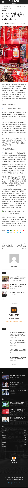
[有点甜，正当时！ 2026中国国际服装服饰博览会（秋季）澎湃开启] (5, 351)
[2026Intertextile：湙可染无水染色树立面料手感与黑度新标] (5, 359)
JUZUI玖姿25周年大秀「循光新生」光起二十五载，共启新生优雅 (18, 411)
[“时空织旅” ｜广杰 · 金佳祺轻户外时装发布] (5, 392)
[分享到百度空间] (20, 230)
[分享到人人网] (8, 230)
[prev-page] (3, 299)
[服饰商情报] (3, 23)
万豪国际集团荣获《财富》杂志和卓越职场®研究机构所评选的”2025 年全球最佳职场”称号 (18, 278)
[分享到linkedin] (20, 232)
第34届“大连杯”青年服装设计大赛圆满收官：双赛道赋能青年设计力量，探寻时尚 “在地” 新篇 (18, 334)
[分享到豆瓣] (11, 230)
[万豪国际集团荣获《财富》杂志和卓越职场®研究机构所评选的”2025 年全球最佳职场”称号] (5, 279)
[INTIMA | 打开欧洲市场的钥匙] (5, 294)
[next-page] (5, 299)
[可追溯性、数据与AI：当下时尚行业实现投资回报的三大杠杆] (5, 419)
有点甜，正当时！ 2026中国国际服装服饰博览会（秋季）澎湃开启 (18, 350)
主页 (2, 6)
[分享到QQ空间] (14, 230)
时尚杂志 (6, 6)
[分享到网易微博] (11, 232)
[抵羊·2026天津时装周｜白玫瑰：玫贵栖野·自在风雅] (5, 377)
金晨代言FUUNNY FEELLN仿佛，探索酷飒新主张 (21, 246)
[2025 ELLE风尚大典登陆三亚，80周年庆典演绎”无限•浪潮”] (5, 286)
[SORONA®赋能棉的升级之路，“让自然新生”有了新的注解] (5, 404)
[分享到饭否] (17, 232)
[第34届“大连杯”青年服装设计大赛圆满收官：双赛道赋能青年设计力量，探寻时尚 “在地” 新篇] (5, 334)
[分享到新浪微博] (23, 230)
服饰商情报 (7, 23)
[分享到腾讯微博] (8, 232)
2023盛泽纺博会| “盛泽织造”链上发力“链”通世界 (7, 246)
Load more (13, 364)
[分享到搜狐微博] (14, 232)
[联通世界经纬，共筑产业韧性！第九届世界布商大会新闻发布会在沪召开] (5, 342)
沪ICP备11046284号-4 (14, 483)
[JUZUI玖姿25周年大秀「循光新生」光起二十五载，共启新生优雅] (5, 411)
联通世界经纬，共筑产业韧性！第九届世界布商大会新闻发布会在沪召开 (18, 342)
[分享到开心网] (17, 230)
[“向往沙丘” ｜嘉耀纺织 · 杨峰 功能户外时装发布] (5, 384)
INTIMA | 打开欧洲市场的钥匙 (17, 292)
